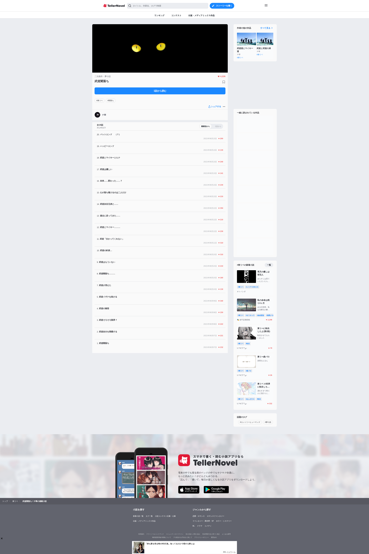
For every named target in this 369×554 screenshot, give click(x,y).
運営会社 (214, 537)
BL (194, 526)
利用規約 (141, 534)
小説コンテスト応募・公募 (165, 516)
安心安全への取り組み (193, 534)
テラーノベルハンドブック (155, 534)
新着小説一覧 (138, 516)
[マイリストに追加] (224, 82)
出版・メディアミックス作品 (144, 521)
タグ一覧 (149, 516)
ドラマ (199, 526)
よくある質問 (226, 534)
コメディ (208, 526)
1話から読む (160, 91)
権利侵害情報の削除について (161, 537)
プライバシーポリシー (201, 537)
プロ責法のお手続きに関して (182, 537)
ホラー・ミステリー (224, 521)
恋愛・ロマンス (199, 516)
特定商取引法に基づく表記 (211, 534)
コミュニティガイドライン (174, 534)
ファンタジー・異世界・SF (203, 521)
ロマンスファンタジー (215, 516)
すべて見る (265, 28)
